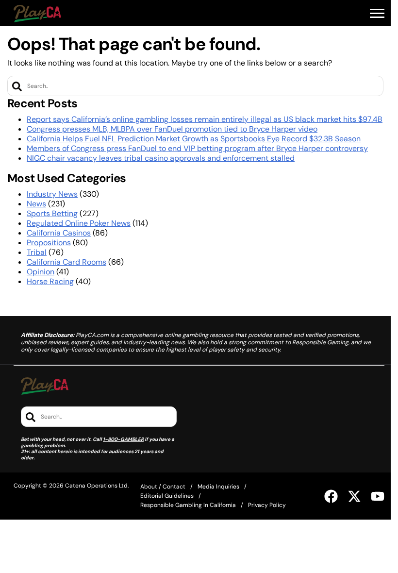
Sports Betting (52, 213)
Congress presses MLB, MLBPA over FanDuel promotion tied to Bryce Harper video (172, 129)
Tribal (37, 252)
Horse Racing (50, 281)
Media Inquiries (218, 486)
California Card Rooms (66, 262)
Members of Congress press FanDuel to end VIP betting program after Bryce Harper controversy (197, 148)
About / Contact (162, 486)
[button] (377, 13)
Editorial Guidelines (167, 496)
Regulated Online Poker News (79, 223)
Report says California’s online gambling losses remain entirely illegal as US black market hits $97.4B (204, 119)
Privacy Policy (267, 505)
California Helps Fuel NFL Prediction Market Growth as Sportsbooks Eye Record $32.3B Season (194, 139)
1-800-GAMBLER (123, 439)
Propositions (49, 242)
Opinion (40, 272)
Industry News (52, 194)
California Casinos (59, 233)
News (36, 204)
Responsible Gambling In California (188, 505)
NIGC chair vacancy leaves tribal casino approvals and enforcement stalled (161, 158)
